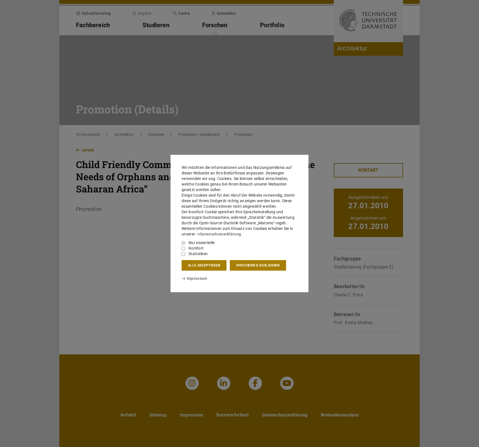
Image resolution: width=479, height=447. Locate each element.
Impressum (197, 278)
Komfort (195, 248)
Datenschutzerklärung (220, 234)
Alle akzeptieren (204, 265)
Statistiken (198, 254)
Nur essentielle (201, 242)
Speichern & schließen (257, 265)
